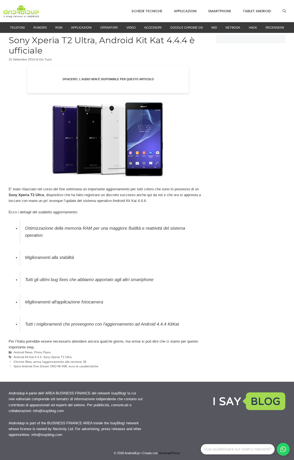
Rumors (40, 27)
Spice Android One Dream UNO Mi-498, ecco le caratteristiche (56, 366)
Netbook (233, 27)
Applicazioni (185, 11)
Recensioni (275, 27)
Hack (253, 27)
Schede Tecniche (147, 11)
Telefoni (17, 27)
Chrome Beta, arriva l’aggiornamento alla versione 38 (50, 361)
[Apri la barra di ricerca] (284, 11)
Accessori (153, 27)
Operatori (109, 27)
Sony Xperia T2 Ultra (57, 357)
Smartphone (219, 11)
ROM (58, 27)
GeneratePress (169, 453)
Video (131, 27)
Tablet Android (257, 11)
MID (214, 27)
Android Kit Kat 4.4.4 (28, 357)
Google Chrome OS (186, 27)
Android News (23, 352)
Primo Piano (42, 352)
